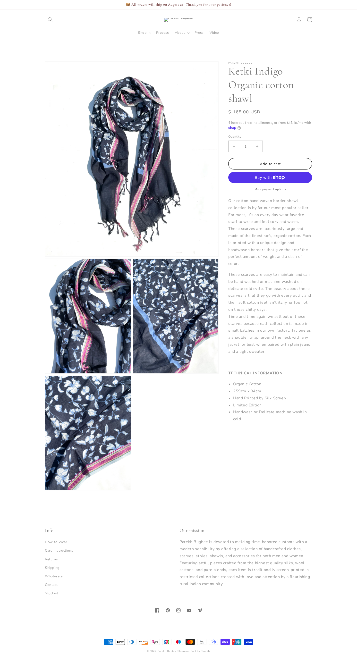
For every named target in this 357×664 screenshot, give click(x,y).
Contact (51, 584)
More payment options (270, 189)
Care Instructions (59, 550)
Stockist (51, 593)
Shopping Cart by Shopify (194, 651)
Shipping (52, 567)
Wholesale (53, 576)
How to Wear (56, 542)
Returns (51, 559)
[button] (50, 19)
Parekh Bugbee (167, 651)
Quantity (234, 136)
